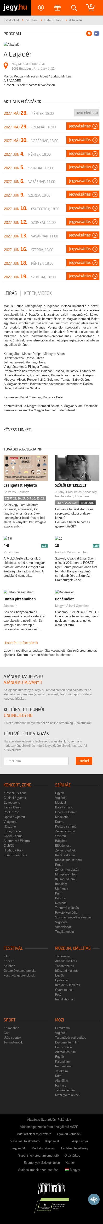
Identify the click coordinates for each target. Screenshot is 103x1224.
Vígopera (61, 922)
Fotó (58, 994)
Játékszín (10, 606)
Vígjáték (61, 798)
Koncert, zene (17, 785)
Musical (60, 802)
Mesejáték (62, 817)
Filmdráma (62, 1028)
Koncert (9, 961)
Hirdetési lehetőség (74, 1148)
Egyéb (59, 793)
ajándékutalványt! (23, 682)
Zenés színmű (65, 831)
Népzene (10, 826)
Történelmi (62, 956)
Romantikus (63, 1066)
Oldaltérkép (72, 1155)
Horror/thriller (64, 1047)
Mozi (59, 1020)
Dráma (59, 821)
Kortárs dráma (65, 855)
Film (7, 956)
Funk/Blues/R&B (15, 855)
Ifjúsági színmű (65, 879)
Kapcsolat (52, 1141)
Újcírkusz (61, 888)
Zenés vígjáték (65, 850)
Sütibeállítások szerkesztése (38, 1170)
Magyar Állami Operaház (72, 606)
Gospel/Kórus (13, 836)
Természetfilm (65, 1090)
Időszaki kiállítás (67, 970)
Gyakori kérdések (69, 1134)
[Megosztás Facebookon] (96, 33)
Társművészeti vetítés (70, 1037)
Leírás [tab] (10, 293)
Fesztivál (13, 948)
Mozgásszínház (66, 874)
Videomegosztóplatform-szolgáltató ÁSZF (49, 1127)
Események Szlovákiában (42, 1162)
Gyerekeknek (64, 990)
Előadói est (63, 845)
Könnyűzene (12, 831)
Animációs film (65, 1052)
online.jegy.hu (18, 715)
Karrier (70, 1162)
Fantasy (60, 1085)
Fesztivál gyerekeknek (19, 975)
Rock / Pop (11, 812)
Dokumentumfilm (67, 1042)
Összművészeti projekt (20, 970)
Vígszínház (11, 552)
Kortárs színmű (65, 826)
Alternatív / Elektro (17, 841)
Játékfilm (61, 1071)
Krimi (58, 893)
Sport (10, 1020)
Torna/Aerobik (13, 1042)
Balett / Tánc (64, 807)
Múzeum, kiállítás (73, 948)
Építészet (62, 980)
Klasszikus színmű (68, 860)
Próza (59, 865)
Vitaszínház (63, 927)
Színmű (60, 836)
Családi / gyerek (15, 798)
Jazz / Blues (12, 807)
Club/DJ (9, 845)
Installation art (65, 999)
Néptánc (61, 903)
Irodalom (61, 884)
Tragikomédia (64, 931)
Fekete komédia (66, 912)
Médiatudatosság (43, 1148)
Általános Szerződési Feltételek (49, 1119)
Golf (6, 1033)
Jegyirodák (18, 1148)
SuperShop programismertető (38, 1155)
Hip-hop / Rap (13, 850)
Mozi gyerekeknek (67, 1095)
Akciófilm (61, 1080)
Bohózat (61, 898)
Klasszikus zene (15, 793)
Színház (63, 785)
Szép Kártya (79, 1141)
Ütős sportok (12, 1037)
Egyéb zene (12, 802)
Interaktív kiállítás (67, 985)
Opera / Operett (14, 817)
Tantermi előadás (67, 908)
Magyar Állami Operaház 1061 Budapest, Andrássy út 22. (33, 66)
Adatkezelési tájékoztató (34, 1134)
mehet (84, 761)
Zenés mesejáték (67, 869)
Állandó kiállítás (66, 961)
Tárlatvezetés (64, 966)
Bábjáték (61, 841)
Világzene (10, 821)
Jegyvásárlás (80, 126)
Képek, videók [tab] (38, 293)
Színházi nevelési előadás (73, 917)
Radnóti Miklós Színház (71, 552)
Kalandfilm (62, 1061)
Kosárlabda (11, 1028)
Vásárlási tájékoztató (25, 1141)
